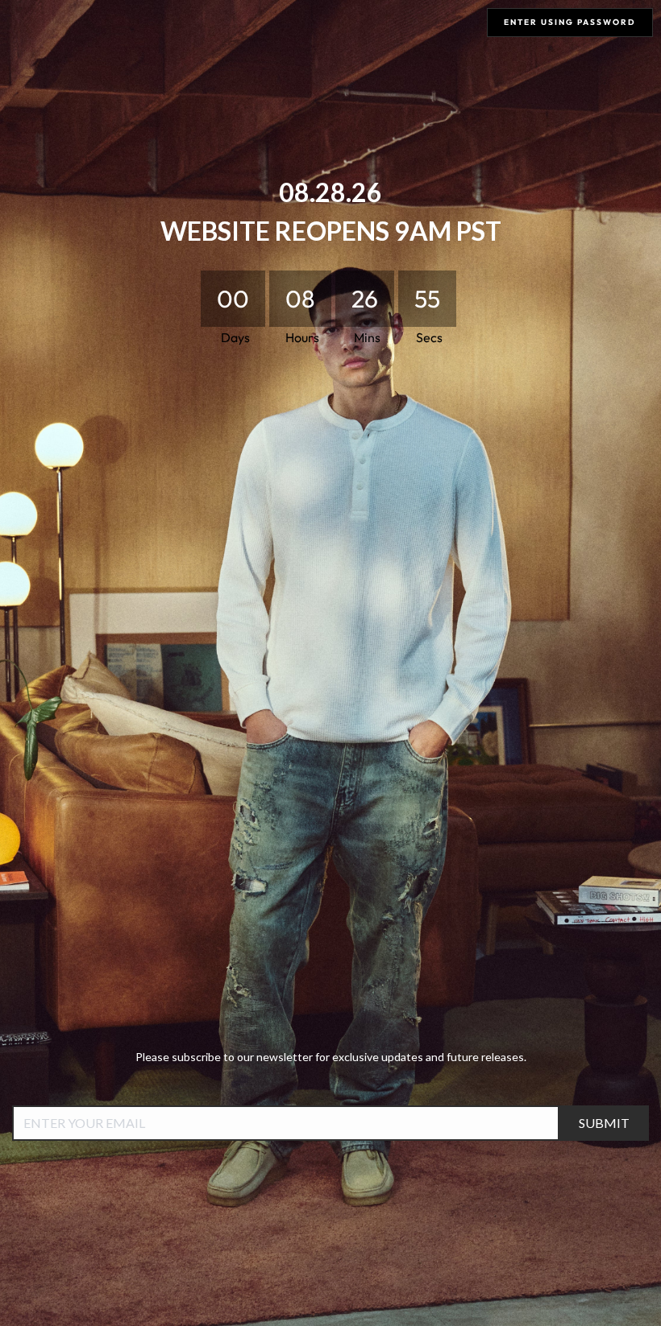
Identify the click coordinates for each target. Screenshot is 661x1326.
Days (234, 337)
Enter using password (570, 22)
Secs (429, 337)
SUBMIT (604, 1122)
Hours (301, 337)
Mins (366, 337)
